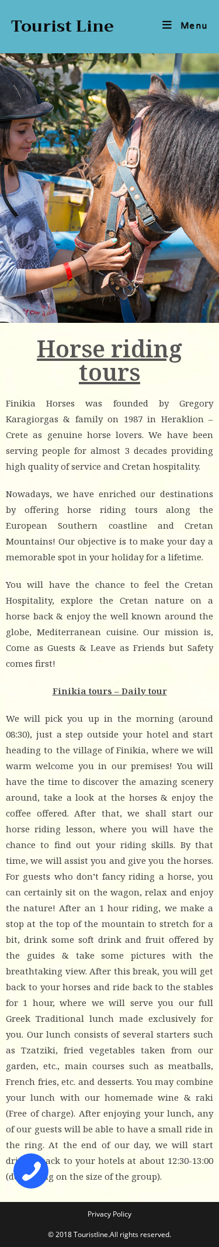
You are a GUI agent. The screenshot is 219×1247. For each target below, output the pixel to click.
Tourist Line (62, 26)
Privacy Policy (109, 1214)
